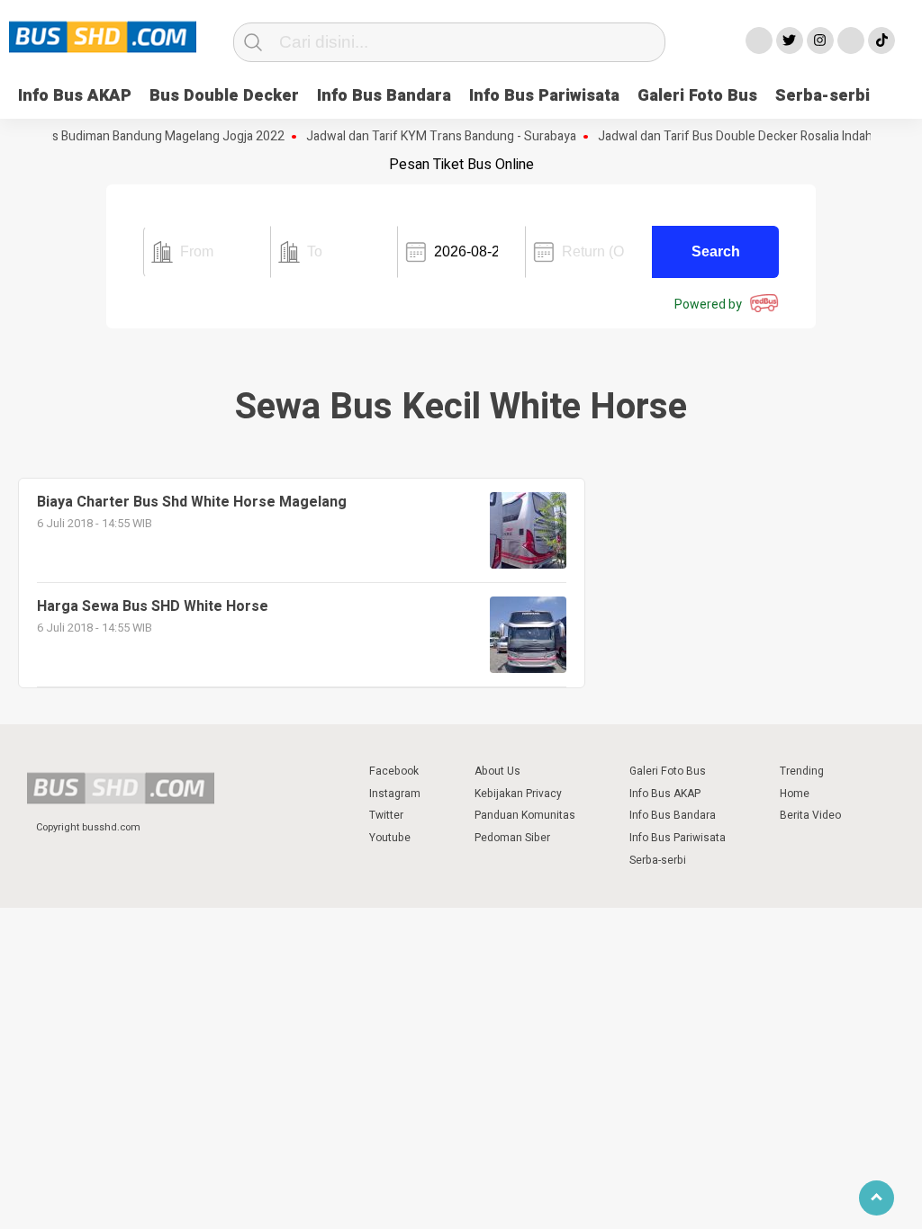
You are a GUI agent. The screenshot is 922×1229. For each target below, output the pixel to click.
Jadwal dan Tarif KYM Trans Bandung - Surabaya (430, 137)
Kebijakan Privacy (518, 793)
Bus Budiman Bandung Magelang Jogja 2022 (150, 137)
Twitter (386, 815)
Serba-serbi (822, 96)
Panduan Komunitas (525, 815)
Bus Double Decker (224, 96)
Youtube (390, 838)
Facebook (394, 771)
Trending (802, 771)
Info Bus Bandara (384, 96)
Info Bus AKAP (74, 96)
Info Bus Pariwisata (544, 96)
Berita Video (810, 815)
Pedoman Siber (512, 838)
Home (794, 793)
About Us (497, 771)
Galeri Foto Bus (697, 96)
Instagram (394, 793)
